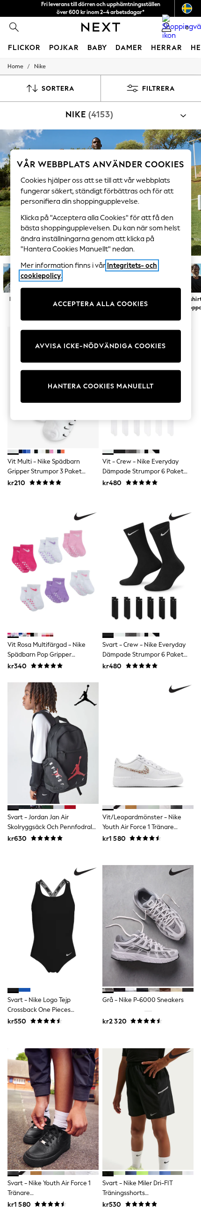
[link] (14, 27)
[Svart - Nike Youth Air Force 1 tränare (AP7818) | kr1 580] (53, 1109)
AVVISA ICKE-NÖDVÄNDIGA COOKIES (100, 346)
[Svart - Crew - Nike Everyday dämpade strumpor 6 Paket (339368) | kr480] (148, 570)
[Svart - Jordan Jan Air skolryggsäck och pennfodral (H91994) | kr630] (53, 743)
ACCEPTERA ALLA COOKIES (100, 304)
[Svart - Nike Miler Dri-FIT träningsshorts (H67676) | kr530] (148, 1109)
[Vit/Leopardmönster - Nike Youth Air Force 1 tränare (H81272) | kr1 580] (148, 743)
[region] (100, 285)
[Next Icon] (100, 27)
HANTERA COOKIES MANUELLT (101, 386)
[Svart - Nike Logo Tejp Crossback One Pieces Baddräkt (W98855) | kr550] (53, 926)
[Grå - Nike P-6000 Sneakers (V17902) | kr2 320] (148, 926)
